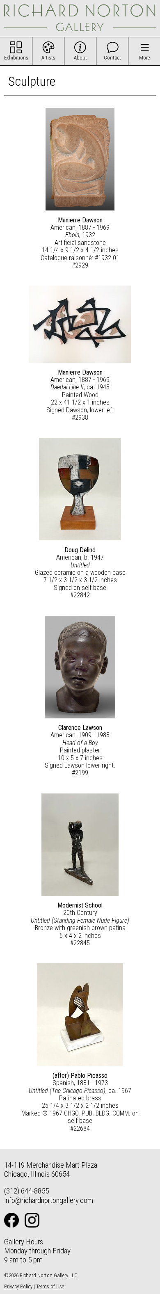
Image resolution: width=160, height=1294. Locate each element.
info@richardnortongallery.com (48, 1200)
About (80, 58)
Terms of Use (50, 1286)
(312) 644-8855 (26, 1191)
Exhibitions (16, 58)
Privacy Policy (18, 1286)
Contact (112, 58)
